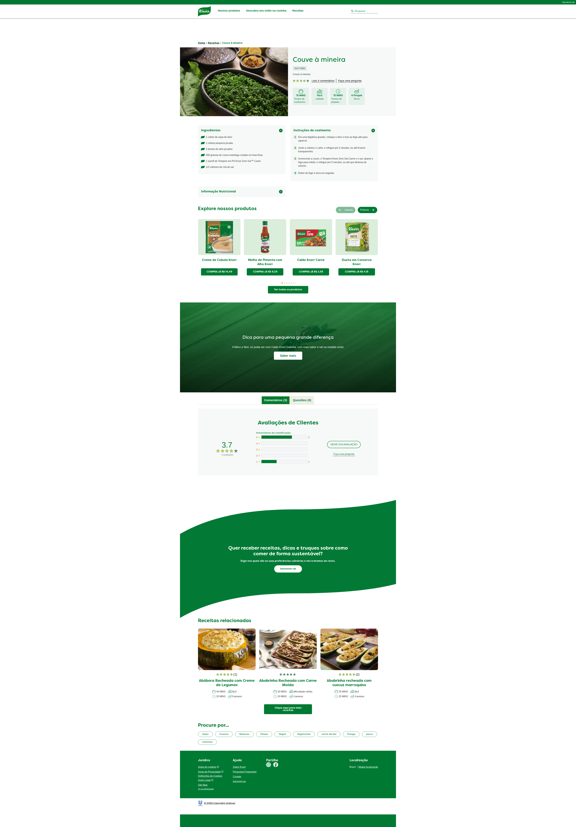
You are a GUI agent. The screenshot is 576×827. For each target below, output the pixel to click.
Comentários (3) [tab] (275, 400)
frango (351, 734)
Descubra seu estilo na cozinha (266, 10)
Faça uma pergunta (344, 454)
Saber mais (288, 355)
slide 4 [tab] (289, 283)
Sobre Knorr (239, 767)
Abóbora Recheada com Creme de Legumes (227, 683)
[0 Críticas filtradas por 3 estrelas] (284, 449)
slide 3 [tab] (286, 283)
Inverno (223, 734)
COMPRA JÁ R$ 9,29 (265, 272)
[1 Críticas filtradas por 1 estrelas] (284, 461)
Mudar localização (368, 767)
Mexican (244, 734)
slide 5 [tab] (291, 283)
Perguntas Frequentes (244, 771)
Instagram (268, 764)
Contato (237, 776)
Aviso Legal (204, 780)
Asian (205, 734)
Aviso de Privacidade (209, 771)
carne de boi (328, 734)
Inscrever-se (239, 781)
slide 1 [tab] (282, 283)
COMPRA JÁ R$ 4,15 (356, 272)
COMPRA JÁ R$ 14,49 (219, 272)
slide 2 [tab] (284, 283)
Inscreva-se (568, 2)
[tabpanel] (288, 447)
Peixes (264, 734)
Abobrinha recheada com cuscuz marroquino (349, 683)
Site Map (202, 785)
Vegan (282, 734)
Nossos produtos (229, 10)
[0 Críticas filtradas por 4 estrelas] (284, 443)
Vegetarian (304, 734)
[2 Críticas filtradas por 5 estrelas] (284, 437)
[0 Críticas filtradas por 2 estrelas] (284, 455)
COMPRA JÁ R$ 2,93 (311, 272)
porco (369, 734)
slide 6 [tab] (294, 283)
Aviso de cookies (207, 767)
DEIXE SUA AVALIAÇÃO (343, 444)
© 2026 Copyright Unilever (219, 803)
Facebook (275, 764)
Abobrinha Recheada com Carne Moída (288, 683)
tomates (207, 742)
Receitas (297, 10)
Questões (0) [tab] (302, 400)
